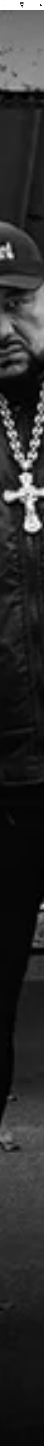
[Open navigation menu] (3, 5)
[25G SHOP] (22, 5)
